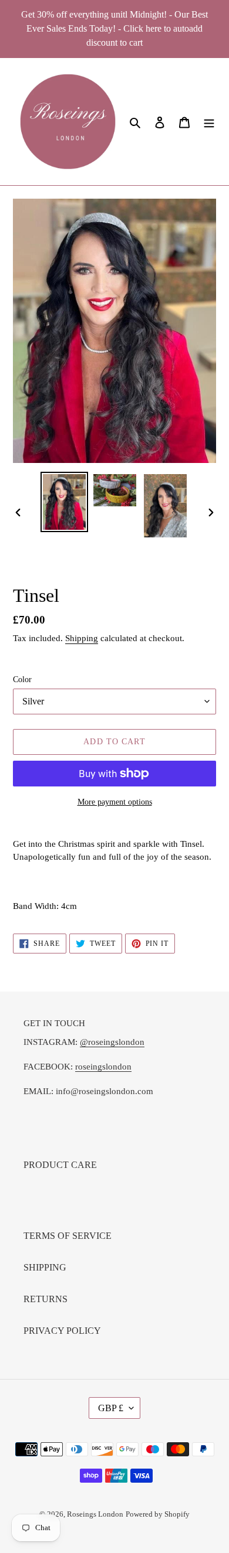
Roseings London (95, 1514)
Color (22, 679)
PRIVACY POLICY (62, 1331)
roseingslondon (103, 1066)
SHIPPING (44, 1267)
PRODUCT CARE (60, 1165)
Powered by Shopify (158, 1514)
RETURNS (45, 1299)
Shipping (81, 638)
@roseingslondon (112, 1042)
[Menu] (209, 122)
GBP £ (110, 1408)
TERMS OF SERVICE (67, 1236)
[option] (64, 502)
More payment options (115, 802)
